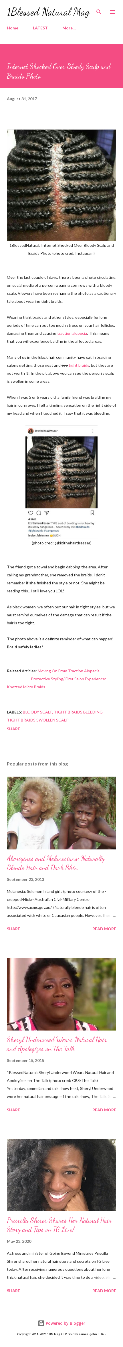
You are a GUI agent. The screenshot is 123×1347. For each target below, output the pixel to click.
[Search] (99, 10)
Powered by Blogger (65, 1323)
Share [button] (13, 728)
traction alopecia (72, 333)
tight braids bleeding (78, 711)
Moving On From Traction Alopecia (69, 670)
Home (12, 27)
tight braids (79, 365)
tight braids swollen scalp (38, 719)
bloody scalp (37, 711)
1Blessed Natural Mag (48, 12)
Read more (104, 928)
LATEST (40, 27)
